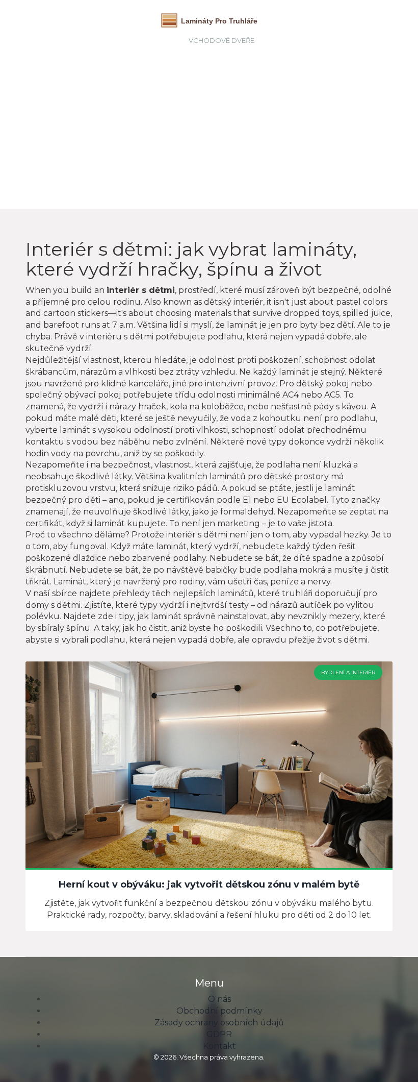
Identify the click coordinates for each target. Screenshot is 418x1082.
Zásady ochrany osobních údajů (219, 1022)
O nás (219, 999)
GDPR (219, 1034)
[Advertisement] (221, 124)
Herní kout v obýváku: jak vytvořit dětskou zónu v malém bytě (209, 885)
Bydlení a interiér (348, 672)
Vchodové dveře (221, 40)
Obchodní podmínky (219, 1011)
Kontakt (219, 1046)
